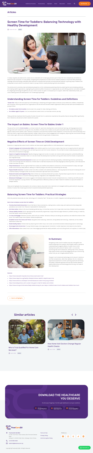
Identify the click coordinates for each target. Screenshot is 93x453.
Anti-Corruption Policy (46, 438)
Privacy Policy (44, 435)
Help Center (62, 3)
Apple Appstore (58, 408)
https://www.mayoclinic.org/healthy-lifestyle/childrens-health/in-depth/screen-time (31, 278)
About (55, 3)
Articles (20, 29)
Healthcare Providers (31, 3)
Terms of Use (43, 433)
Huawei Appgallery (73, 408)
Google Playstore (42, 408)
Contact (69, 3)
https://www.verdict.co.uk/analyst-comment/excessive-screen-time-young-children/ (31, 280)
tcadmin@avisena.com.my (16, 443)
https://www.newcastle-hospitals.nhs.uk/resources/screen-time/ (26, 276)
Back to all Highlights (17, 298)
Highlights (49, 3)
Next (75, 315)
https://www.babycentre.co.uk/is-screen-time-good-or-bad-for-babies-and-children (31, 283)
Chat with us (85, 447)
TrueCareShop (41, 3)
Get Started (84, 3)
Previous (72, 315)
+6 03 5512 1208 (13, 440)
